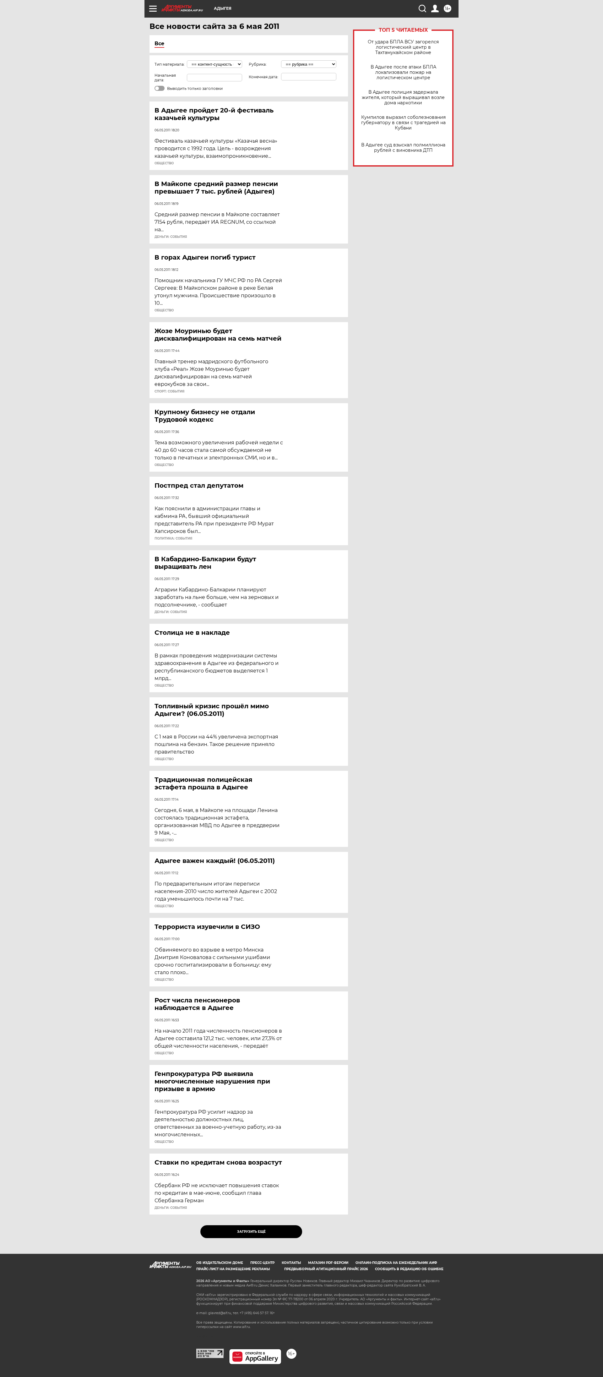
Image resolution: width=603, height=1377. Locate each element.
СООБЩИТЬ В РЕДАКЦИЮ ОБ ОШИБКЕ (409, 1269)
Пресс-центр (262, 1263)
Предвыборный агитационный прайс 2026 (326, 1269)
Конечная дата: (263, 76)
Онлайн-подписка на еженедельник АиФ (396, 1263)
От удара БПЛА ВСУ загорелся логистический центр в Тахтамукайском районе (403, 47)
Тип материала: (170, 64)
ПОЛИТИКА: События (173, 538)
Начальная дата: (165, 77)
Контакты (291, 1263)
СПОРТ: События (169, 391)
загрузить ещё (251, 1232)
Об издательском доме (219, 1263)
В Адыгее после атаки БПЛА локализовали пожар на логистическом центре (403, 72)
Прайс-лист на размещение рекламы (233, 1269)
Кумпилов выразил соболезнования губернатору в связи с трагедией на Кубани (403, 123)
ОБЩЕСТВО (164, 163)
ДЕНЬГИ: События (171, 237)
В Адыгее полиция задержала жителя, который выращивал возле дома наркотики (403, 98)
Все (159, 44)
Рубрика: (258, 64)
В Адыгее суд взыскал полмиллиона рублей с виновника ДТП (403, 147)
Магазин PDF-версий (328, 1263)
